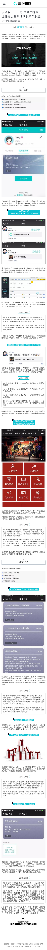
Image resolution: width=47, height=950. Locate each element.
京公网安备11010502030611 (29, 946)
